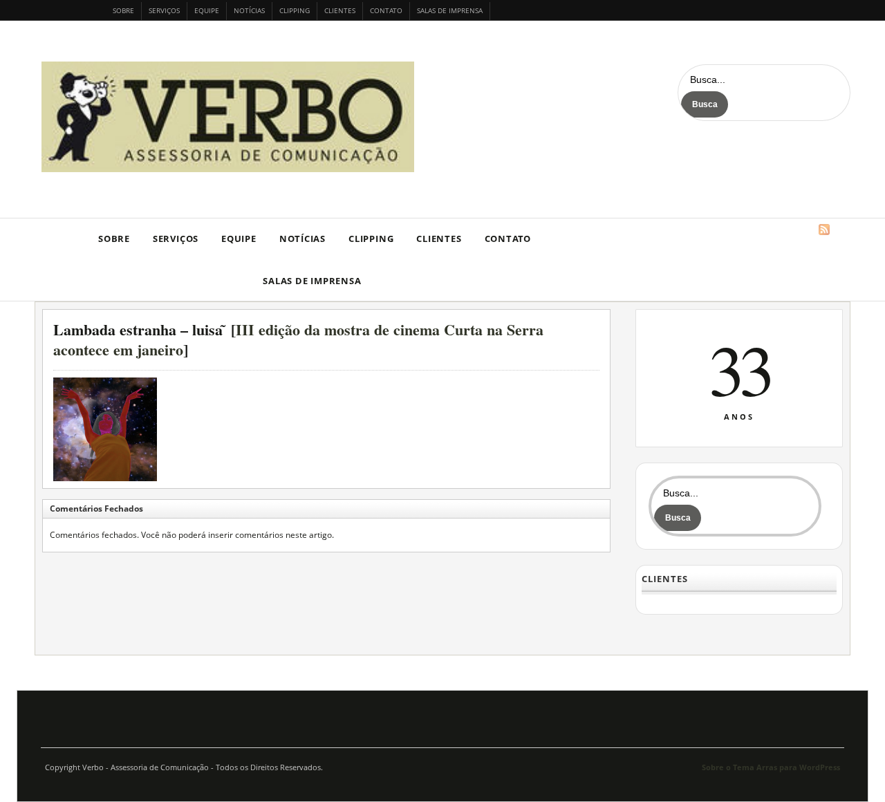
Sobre (123, 10)
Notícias (249, 10)
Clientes (339, 10)
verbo (231, 117)
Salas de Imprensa (450, 10)
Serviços (164, 10)
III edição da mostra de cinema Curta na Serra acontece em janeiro (298, 339)
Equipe (206, 10)
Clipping (294, 10)
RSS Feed (824, 229)
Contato (386, 10)
